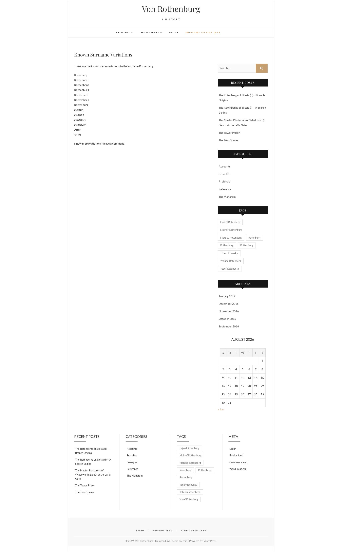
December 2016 (228, 303)
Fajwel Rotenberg (230, 222)
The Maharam (150, 32)
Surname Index (162, 530)
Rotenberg (254, 237)
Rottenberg (246, 245)
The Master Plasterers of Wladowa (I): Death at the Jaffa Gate (93, 474)
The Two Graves (228, 140)
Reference (225, 189)
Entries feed (236, 455)
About (140, 530)
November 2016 (229, 311)
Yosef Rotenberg (229, 268)
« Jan (221, 409)
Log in (232, 448)
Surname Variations (202, 32)
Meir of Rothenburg (231, 229)
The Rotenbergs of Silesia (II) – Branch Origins (92, 450)
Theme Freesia (178, 541)
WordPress (210, 541)
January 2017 (227, 296)
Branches (224, 174)
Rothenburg (227, 245)
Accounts (224, 166)
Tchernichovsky (229, 253)
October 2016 (227, 318)
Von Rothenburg (171, 8)
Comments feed (238, 462)
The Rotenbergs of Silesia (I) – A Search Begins (93, 461)
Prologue (124, 32)
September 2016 (229, 326)
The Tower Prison (229, 132)
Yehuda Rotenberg (230, 260)
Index (174, 32)
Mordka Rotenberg (231, 237)
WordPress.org (237, 468)
